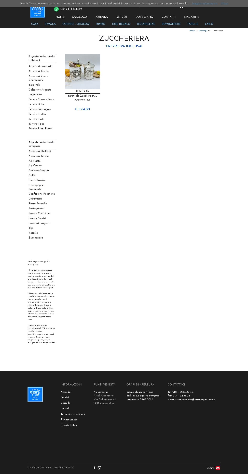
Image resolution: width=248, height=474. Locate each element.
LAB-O (209, 24)
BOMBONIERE (171, 24)
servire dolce (37, 104)
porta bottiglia (38, 203)
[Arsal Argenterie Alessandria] (37, 12)
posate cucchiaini (39, 213)
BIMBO (100, 24)
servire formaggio (40, 109)
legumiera (35, 94)
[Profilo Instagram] (99, 467)
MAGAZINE (191, 17)
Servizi (65, 397)
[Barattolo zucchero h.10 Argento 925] (82, 71)
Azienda (66, 392)
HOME (60, 17)
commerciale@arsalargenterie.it (195, 399)
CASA (34, 24)
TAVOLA (50, 24)
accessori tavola (39, 71)
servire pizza (36, 124)
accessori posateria (40, 66)
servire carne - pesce (41, 99)
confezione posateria (42, 194)
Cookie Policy (69, 425)
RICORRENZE (146, 24)
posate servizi (37, 218)
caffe (32, 175)
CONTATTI (169, 17)
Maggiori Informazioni (204, 3)
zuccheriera (36, 237)
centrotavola (37, 180)
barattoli (34, 85)
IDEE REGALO (121, 24)
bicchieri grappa (39, 170)
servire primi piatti (40, 128)
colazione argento (40, 90)
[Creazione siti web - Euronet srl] (213, 468)
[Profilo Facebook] (94, 467)
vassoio (33, 233)
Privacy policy (69, 419)
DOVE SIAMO (144, 17)
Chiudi (224, 3)
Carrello (65, 403)
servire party (37, 119)
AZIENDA (101, 17)
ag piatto (35, 161)
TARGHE (192, 24)
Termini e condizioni (73, 414)
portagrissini (36, 208)
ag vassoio (35, 165)
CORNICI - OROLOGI (76, 24)
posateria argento (40, 223)
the (31, 228)
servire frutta (37, 114)
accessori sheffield (40, 151)
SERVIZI (121, 17)
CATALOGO (79, 17)
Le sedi (65, 408)
